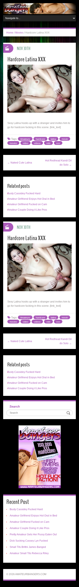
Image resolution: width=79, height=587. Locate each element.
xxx (58, 143)
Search (14, 406)
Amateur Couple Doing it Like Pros (27, 209)
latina (53, 139)
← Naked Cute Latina (19, 162)
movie (65, 139)
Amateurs (25, 139)
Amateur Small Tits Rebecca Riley (29, 553)
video (25, 143)
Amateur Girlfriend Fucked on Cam (27, 204)
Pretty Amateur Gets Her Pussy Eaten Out (33, 534)
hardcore (40, 139)
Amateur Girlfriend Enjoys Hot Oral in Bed (31, 198)
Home (9, 32)
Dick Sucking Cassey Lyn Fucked (29, 540)
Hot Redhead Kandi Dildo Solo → (58, 162)
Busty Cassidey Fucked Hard (23, 193)
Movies (19, 32)
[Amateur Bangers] (39, 8)
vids (48, 143)
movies (13, 143)
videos (37, 143)
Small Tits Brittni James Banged (28, 547)
